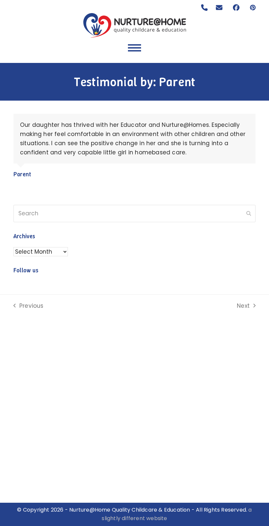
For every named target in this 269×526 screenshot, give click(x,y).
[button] (134, 47)
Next (243, 306)
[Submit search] (248, 213)
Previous (28, 306)
